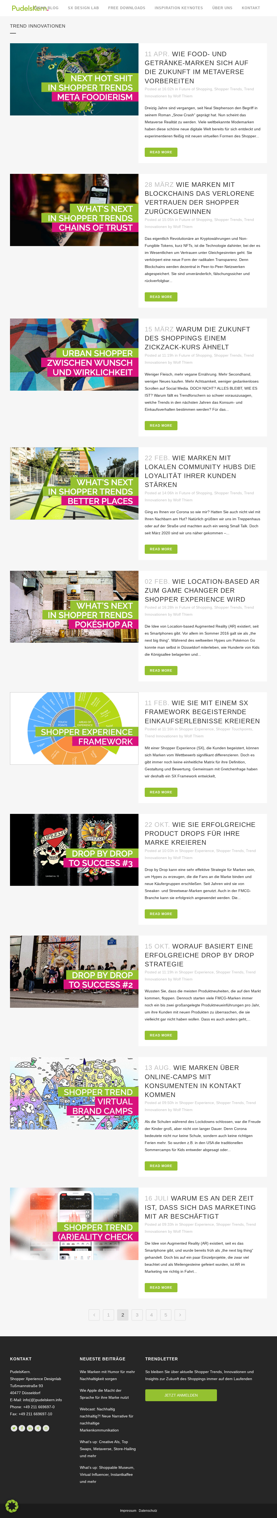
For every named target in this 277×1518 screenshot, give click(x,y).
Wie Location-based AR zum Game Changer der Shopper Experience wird (202, 590)
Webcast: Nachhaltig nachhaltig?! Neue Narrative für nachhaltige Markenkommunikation (106, 1419)
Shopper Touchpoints (234, 729)
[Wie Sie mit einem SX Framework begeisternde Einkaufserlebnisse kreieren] (74, 728)
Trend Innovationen (161, 736)
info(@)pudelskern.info (42, 1400)
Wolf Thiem (183, 96)
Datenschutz (148, 1511)
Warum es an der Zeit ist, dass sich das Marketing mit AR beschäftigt (200, 1207)
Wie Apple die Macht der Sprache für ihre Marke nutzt (104, 1394)
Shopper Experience (196, 729)
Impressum (128, 1511)
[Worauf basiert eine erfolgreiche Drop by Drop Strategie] (74, 972)
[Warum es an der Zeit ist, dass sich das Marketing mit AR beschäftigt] (74, 1224)
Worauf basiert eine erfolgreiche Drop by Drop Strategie (199, 955)
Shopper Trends (228, 89)
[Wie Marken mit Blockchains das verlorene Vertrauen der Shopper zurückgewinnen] (74, 210)
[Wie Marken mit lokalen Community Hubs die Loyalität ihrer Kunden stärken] (74, 483)
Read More (161, 152)
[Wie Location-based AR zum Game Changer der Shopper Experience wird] (74, 607)
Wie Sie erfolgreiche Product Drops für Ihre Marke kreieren (200, 833)
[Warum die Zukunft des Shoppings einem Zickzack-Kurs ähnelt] (74, 355)
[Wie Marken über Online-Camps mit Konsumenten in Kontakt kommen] (74, 1093)
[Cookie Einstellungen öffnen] (11, 1511)
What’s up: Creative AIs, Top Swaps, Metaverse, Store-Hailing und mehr (108, 1449)
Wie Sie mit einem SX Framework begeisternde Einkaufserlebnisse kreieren (202, 711)
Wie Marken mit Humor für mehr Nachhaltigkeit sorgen (107, 1375)
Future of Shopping (195, 89)
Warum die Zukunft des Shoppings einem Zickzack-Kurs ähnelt (197, 338)
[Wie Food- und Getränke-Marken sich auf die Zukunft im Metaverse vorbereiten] (74, 79)
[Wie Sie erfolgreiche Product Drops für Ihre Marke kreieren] (74, 850)
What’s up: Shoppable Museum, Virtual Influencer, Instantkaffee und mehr (107, 1474)
